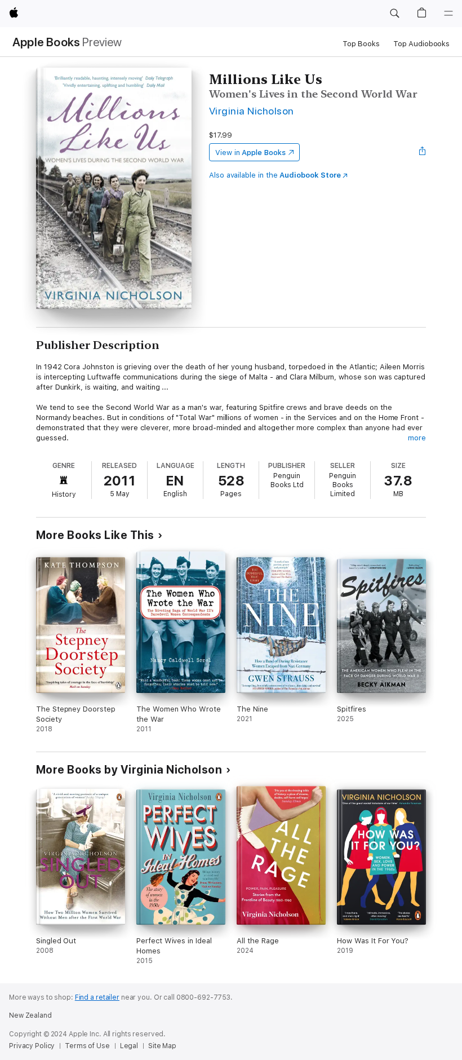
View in (250, 152)
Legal (129, 1046)
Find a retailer (97, 997)
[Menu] (448, 13)
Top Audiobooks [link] (421, 43)
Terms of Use (87, 1046)
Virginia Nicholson (251, 111)
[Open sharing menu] (422, 152)
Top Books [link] (361, 43)
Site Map (162, 1046)
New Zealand (30, 1015)
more (417, 438)
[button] (394, 13)
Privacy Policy (32, 1046)
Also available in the (275, 175)
